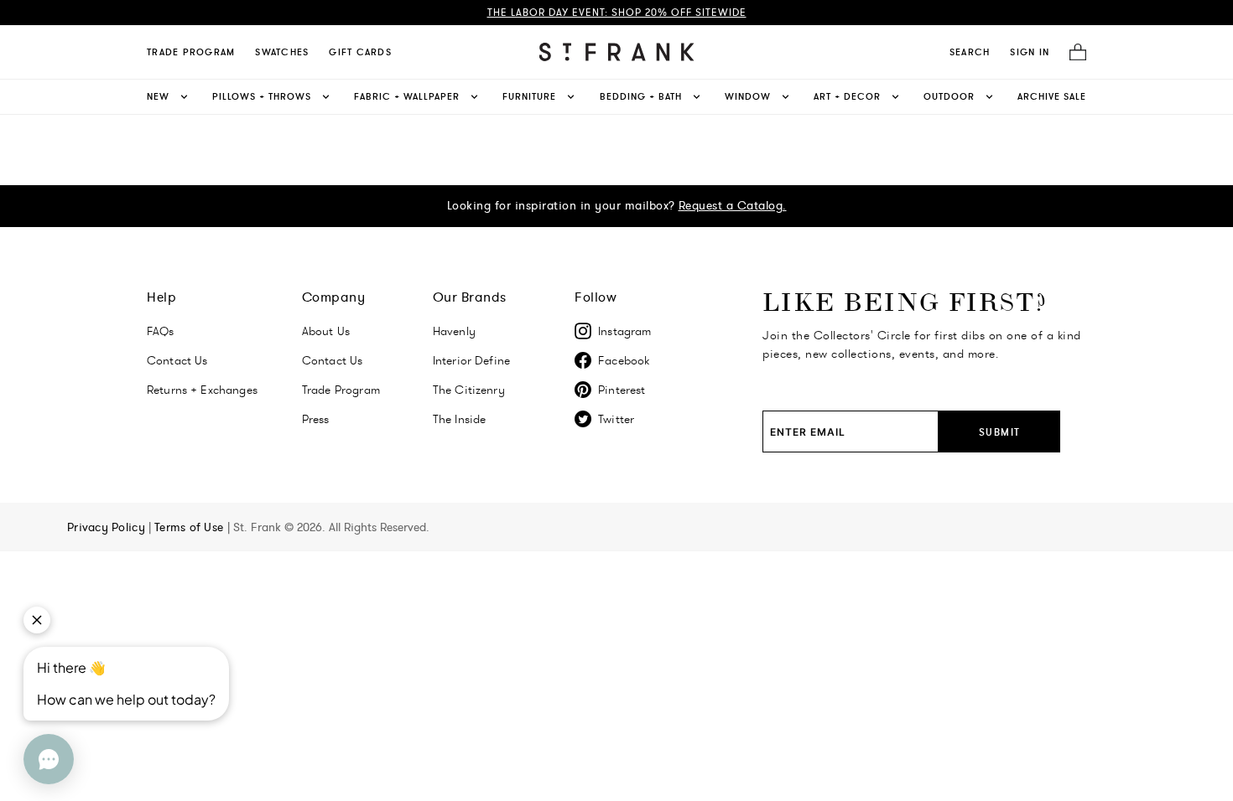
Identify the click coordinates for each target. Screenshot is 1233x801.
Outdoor (949, 96)
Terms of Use (190, 527)
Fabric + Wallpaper (407, 96)
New (158, 96)
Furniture (529, 96)
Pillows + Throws (261, 96)
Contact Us (177, 360)
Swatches (282, 52)
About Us (326, 330)
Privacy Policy (107, 527)
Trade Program (191, 52)
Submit (1000, 432)
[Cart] (1072, 52)
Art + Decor (847, 96)
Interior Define (471, 360)
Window (748, 96)
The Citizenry (469, 389)
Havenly (454, 330)
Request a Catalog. (733, 205)
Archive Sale (1051, 96)
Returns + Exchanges (202, 389)
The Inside (459, 418)
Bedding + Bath (641, 96)
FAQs (160, 330)
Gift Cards (360, 52)
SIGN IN (1029, 52)
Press (316, 418)
